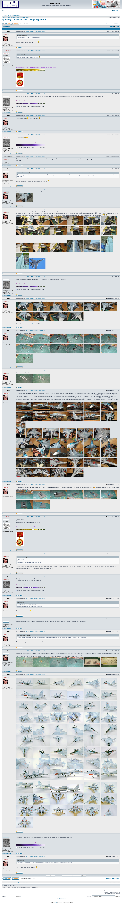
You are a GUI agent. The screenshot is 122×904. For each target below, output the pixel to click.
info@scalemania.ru (62, 898)
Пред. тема (112, 26)
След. (118, 23)
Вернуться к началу (6, 47)
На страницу (108, 23)
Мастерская (13, 17)
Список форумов (6, 17)
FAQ (114, 10)
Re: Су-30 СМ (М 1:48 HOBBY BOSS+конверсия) (35, 31)
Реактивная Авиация (24, 17)
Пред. (113, 23)
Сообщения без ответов (7, 15)
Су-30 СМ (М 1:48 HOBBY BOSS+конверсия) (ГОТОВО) (24, 20)
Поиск (118, 10)
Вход (4, 10)
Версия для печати (7, 26)
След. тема (117, 26)
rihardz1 (31, 323)
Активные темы (16, 15)
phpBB (55, 902)
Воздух (18, 17)
